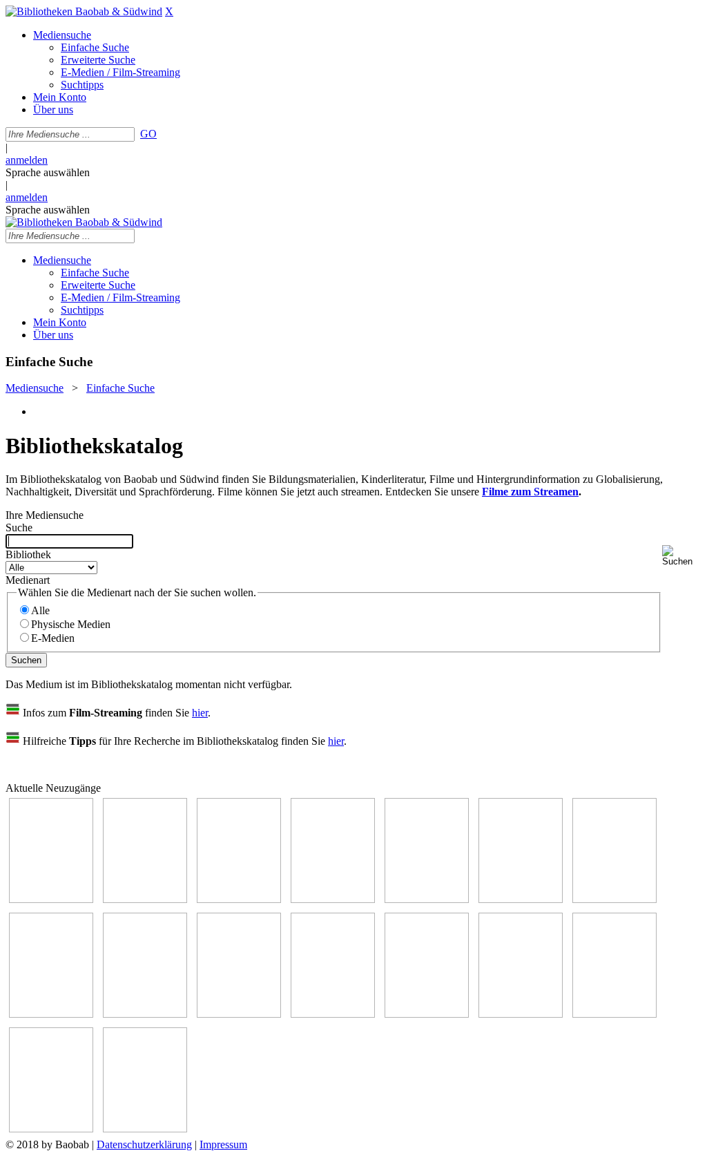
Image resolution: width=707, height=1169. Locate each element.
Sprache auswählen (48, 172)
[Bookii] (614, 899)
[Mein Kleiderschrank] (51, 1128)
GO (148, 134)
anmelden (27, 160)
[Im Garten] (145, 1014)
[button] (681, 556)
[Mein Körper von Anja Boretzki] (614, 1014)
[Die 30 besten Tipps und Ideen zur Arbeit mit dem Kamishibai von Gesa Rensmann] (51, 899)
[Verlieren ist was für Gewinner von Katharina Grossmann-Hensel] (333, 899)
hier (200, 713)
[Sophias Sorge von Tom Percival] (239, 899)
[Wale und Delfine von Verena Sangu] (145, 899)
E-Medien (53, 638)
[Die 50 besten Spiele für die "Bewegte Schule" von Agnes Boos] (427, 1014)
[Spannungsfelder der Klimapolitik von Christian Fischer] (427, 899)
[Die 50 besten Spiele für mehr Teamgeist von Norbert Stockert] (239, 1014)
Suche (19, 527)
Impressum (223, 1144)
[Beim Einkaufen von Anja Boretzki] (145, 1128)
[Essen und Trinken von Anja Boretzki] (520, 1014)
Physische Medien (70, 624)
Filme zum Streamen (530, 491)
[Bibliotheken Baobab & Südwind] (84, 11)
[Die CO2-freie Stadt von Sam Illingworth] (520, 899)
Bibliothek (28, 554)
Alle (40, 610)
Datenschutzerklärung (144, 1144)
